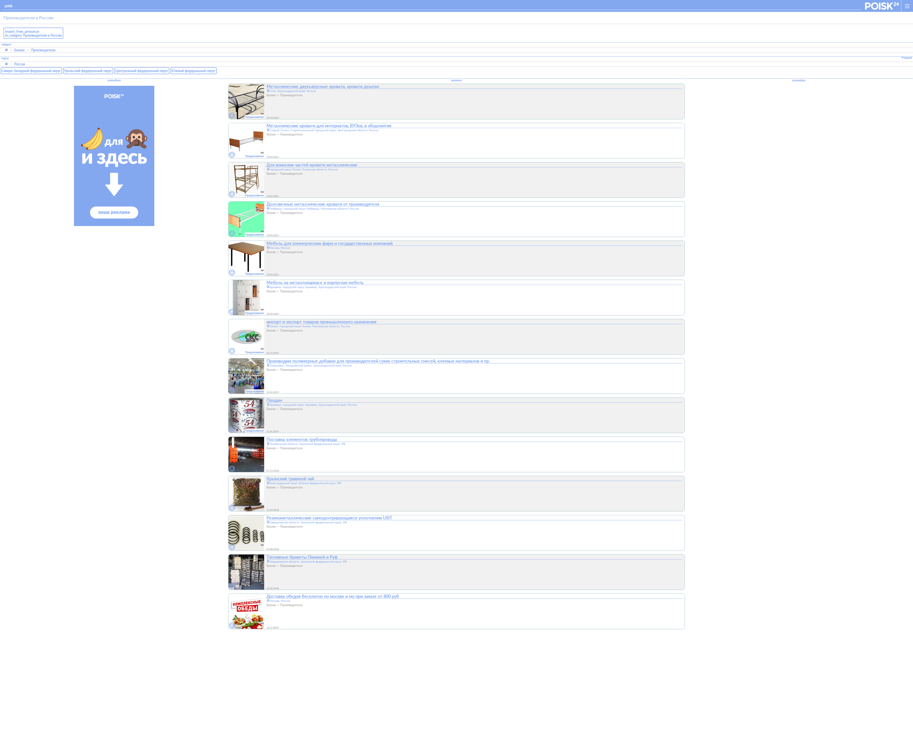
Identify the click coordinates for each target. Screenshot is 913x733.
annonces (456, 80)
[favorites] (232, 116)
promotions (114, 80)
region (5, 58)
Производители (43, 50)
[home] (882, 6)
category (6, 44)
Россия (19, 64)
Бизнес (19, 50)
